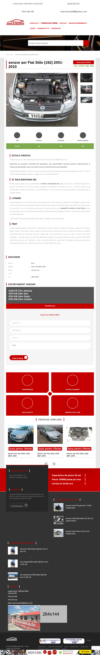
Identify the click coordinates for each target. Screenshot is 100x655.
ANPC (89, 640)
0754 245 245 (15, 299)
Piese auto (9, 54)
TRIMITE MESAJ (17, 358)
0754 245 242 (12, 600)
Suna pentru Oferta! (20, 448)
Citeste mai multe (17, 506)
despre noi (56, 28)
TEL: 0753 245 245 (83, 66)
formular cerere (49, 23)
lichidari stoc (43, 28)
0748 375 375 (15, 290)
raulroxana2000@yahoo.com (73, 11)
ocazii (32, 28)
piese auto (34, 23)
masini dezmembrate (78, 23)
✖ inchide (85, 651)
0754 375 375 (73, 3)
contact (63, 23)
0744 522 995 (12, 596)
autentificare (55, 649)
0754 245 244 (15, 296)
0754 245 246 (28, 11)
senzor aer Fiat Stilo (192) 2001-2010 (26, 54)
